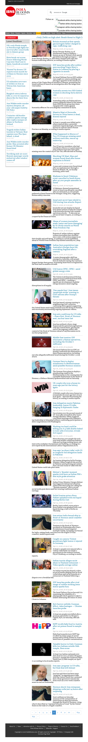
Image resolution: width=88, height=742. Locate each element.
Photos (58, 33)
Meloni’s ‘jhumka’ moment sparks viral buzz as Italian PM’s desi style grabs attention (67, 474)
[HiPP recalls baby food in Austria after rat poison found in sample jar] (41, 631)
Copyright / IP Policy (56, 732)
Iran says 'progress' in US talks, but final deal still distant (66, 666)
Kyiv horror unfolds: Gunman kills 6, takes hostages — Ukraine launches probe (67, 606)
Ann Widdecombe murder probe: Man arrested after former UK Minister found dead (18, 145)
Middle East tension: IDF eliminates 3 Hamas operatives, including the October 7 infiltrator (67, 340)
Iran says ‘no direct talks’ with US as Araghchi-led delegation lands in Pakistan (67, 452)
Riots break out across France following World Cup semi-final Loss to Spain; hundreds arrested (17, 60)
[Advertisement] (57, 722)
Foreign (12, 38)
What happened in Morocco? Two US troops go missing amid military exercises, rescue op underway (67, 137)
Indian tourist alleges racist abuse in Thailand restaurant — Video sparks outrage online (67, 562)
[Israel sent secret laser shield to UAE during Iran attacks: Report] (41, 207)
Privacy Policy (41, 726)
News (12, 33)
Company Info (69, 732)
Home (8, 33)
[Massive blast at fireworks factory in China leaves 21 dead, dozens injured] (41, 119)
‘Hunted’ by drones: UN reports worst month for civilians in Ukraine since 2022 (17, 72)
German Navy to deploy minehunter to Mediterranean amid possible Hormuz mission (67, 363)
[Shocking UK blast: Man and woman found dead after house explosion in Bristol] (41, 163)
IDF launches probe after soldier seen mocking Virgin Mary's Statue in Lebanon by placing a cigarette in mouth (67, 68)
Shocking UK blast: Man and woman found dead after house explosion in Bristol (66, 158)
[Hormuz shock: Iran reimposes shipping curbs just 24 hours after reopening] (41, 694)
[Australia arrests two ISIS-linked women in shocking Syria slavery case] (41, 98)
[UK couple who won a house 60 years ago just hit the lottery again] (41, 390)
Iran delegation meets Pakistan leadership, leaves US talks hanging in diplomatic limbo (66, 405)
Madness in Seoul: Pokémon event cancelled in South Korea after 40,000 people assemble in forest (67, 179)
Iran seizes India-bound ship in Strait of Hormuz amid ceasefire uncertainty (67, 517)
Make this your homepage (73, 4)
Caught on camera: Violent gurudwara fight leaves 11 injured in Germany (67, 541)
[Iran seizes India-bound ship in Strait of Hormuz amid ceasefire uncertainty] (41, 523)
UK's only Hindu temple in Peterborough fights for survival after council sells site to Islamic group (18, 48)
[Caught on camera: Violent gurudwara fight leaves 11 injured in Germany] (41, 546)
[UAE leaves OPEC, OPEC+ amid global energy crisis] (41, 276)
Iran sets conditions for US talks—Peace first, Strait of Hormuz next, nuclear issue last (67, 316)
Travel (53, 33)
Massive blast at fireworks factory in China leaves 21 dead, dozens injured (66, 114)
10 (69, 712)
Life (34, 33)
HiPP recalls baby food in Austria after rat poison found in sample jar (67, 626)
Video (63, 33)
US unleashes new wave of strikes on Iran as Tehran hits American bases (17, 85)
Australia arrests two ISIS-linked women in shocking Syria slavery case (67, 92)
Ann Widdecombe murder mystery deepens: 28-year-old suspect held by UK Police (18, 106)
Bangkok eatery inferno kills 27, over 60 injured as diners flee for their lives (18, 95)
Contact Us (64, 726)
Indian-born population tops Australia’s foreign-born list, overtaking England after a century (65, 248)
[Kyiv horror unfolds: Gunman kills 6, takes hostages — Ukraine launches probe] (41, 611)
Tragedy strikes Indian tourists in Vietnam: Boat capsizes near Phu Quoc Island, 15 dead (17, 133)
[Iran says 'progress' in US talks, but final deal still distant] (41, 673)
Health (48, 33)
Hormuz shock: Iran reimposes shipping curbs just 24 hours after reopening (68, 689)
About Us (12, 726)
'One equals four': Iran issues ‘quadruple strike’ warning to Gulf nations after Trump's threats (66, 293)
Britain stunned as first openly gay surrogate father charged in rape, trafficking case (66, 43)
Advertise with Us (28, 726)
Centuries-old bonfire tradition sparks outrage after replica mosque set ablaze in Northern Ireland (17, 120)
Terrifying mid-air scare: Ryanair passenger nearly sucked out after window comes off (17, 157)
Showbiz (29, 33)
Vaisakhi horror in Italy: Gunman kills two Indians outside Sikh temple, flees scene (67, 646)
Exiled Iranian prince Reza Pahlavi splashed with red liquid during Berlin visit (67, 497)
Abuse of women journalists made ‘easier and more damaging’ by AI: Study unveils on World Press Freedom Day (68, 224)
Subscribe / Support (52, 728)
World (38, 33)
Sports (23, 33)
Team (19, 726)
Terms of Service (53, 726)
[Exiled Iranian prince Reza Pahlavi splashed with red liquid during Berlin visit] (41, 503)
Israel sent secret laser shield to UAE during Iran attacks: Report (67, 201)
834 (78, 712)
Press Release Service (36, 728)
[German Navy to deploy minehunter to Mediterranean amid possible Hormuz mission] (41, 368)
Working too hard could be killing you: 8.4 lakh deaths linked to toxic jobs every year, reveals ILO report (68, 429)
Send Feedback (74, 726)
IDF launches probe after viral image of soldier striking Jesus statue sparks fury (66, 584)
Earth (43, 33)
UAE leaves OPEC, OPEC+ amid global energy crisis (66, 270)
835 (33, 716)
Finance (17, 33)
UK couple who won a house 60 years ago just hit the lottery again (66, 385)
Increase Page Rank (44, 734)
